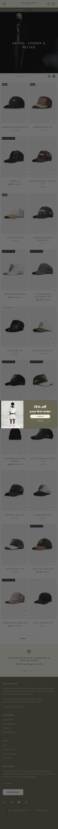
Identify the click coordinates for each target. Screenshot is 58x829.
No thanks (40, 420)
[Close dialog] (56, 402)
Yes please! (40, 416)
